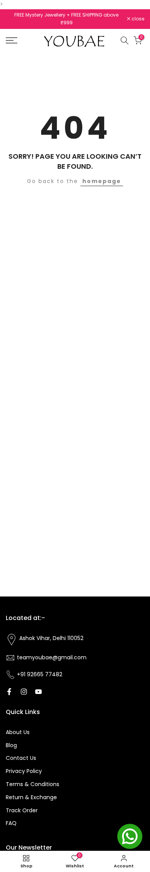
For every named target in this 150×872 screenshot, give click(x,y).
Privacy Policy (24, 771)
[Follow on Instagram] (23, 691)
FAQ (11, 823)
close (137, 19)
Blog (11, 745)
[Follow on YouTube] (38, 691)
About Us (18, 732)
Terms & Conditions (32, 784)
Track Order (22, 810)
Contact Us (21, 758)
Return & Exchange (31, 797)
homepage (101, 181)
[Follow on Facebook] (9, 691)
